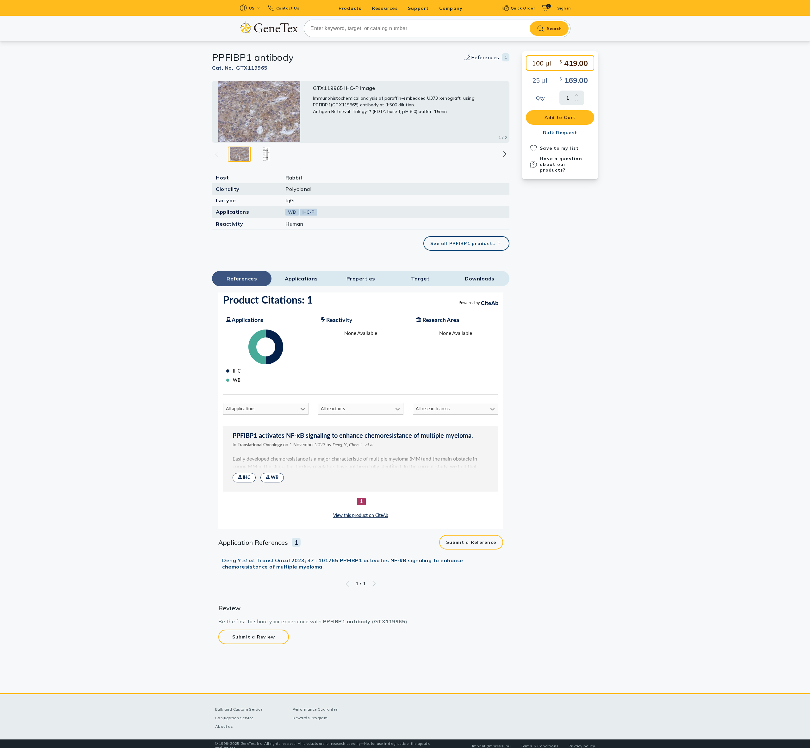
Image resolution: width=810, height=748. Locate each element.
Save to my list (559, 148)
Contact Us (287, 8)
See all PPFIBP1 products (462, 243)
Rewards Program (310, 717)
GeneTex (268, 27)
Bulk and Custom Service (238, 709)
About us (224, 726)
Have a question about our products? (561, 164)
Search (554, 28)
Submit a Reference (471, 542)
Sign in (563, 8)
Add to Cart (560, 117)
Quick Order (523, 8)
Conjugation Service (234, 717)
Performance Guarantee (315, 709)
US (252, 8)
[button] (504, 154)
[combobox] (437, 28)
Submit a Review (253, 637)
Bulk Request (560, 132)
